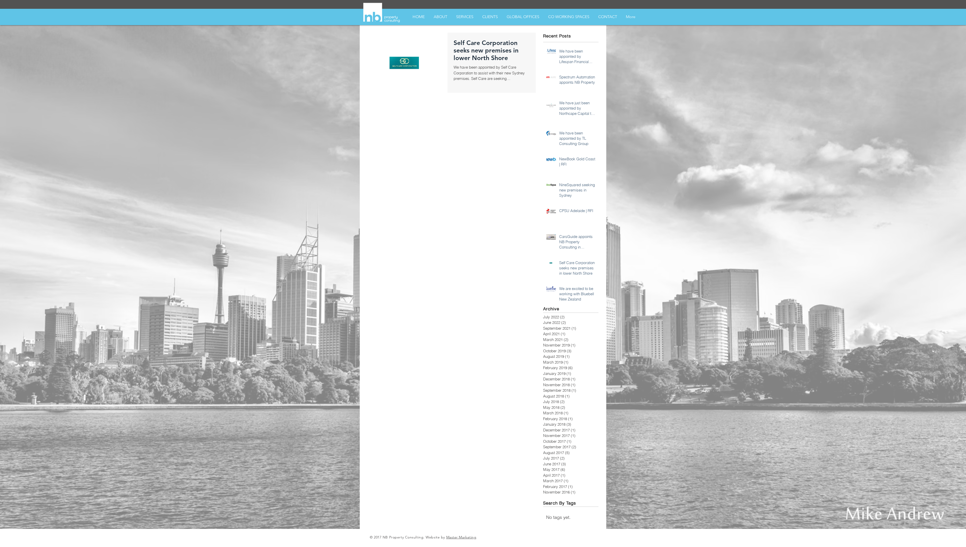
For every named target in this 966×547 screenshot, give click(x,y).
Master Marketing (461, 537)
